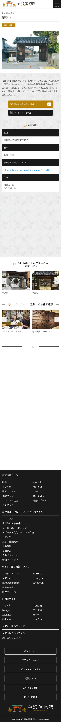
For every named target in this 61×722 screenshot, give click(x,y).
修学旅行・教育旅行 (12, 523)
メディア (6, 537)
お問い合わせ (30, 696)
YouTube (37, 573)
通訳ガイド (30, 678)
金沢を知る (38, 496)
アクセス (37, 491)
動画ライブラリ (10, 560)
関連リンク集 (9, 592)
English (6, 605)
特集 (4, 482)
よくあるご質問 (30, 687)
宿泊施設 (6, 551)
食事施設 (6, 546)
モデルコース (9, 487)
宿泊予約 (37, 487)
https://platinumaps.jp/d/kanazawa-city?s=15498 (27, 170)
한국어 (36, 615)
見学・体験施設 (10, 541)
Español (6, 615)
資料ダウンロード (11, 555)
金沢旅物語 (18, 4)
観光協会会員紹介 (11, 583)
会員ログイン (9, 587)
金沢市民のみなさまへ (13, 633)
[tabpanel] (30, 50)
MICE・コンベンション (14, 528)
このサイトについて (12, 573)
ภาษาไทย (37, 619)
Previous (4, 281)
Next (56, 281)
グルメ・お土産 (10, 500)
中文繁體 (37, 605)
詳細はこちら (16, 283)
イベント (37, 482)
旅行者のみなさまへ (12, 637)
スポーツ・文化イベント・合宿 (18, 532)
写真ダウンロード (30, 660)
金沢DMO (7, 578)
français (6, 610)
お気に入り (8, 505)
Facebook (38, 583)
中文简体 (37, 610)
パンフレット (30, 651)
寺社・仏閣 (8, 25)
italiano (6, 619)
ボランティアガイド (30, 669)
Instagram (38, 578)
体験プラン (8, 496)
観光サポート (39, 500)
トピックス (7, 519)
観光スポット (9, 491)
